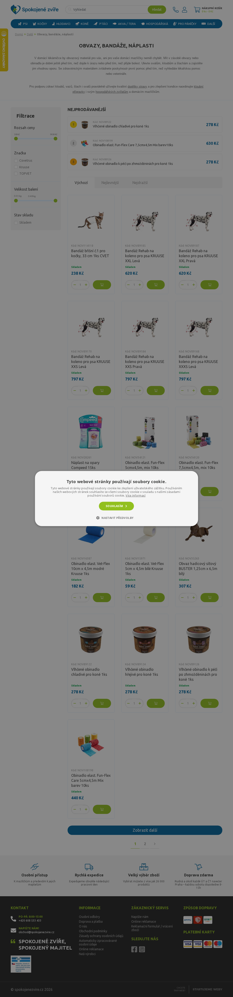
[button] (117, 518)
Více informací (135, 495)
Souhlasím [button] (114, 506)
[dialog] (116, 498)
